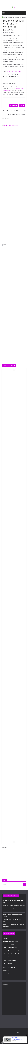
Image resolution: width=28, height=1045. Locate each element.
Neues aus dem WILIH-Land (10, 945)
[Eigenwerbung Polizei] (14, 125)
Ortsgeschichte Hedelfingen (13, 950)
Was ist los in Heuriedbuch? (11, 954)
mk (13, 32)
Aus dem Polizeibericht (9, 967)
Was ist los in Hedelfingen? (11, 947)
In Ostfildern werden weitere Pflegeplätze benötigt (14, 110)
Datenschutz (6, 974)
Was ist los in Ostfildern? (10, 960)
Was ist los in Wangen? (10, 957)
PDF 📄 (22, 105)
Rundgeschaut (8, 963)
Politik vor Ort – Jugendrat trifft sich (16, 114)
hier (19, 76)
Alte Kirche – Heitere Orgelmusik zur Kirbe (14, 905)
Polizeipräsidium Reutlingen (14, 71)
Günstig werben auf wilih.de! (10, 941)
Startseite (5, 938)
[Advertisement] (14, 862)
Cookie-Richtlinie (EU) (8, 977)
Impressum (5, 970)
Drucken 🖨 (13, 105)
